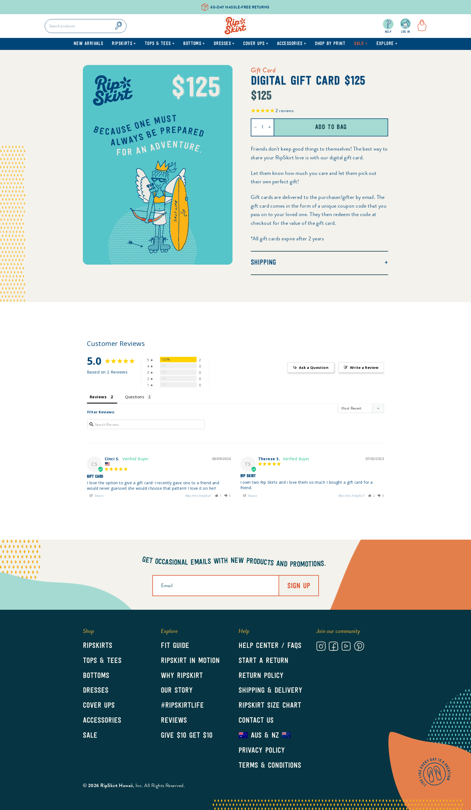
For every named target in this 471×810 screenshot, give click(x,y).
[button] (218, 496)
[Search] (118, 26)
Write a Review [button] (364, 367)
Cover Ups (255, 43)
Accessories (291, 43)
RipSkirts (124, 43)
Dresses (224, 43)
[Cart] (420, 26)
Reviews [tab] (98, 396)
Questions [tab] (134, 396)
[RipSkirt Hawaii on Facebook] (333, 647)
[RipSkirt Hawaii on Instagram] (321, 647)
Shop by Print (330, 43)
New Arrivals (88, 43)
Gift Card (263, 70)
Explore (387, 43)
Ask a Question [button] (313, 367)
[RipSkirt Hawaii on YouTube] (346, 647)
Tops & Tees (159, 43)
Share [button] (99, 496)
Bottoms (194, 43)
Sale (360, 43)
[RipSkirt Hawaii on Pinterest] (359, 647)
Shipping (263, 263)
